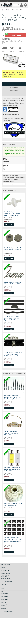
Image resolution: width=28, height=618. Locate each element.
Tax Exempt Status (5, 572)
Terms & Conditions (5, 578)
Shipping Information (5, 570)
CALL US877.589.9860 (21, 50)
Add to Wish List (7, 43)
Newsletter (3, 607)
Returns (2, 585)
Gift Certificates (4, 593)
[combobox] (14, 184)
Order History (4, 604)
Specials (3, 594)
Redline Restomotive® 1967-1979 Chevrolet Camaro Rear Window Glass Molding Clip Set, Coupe (13, 540)
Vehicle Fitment (14, 87)
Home (3, 9)
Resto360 (3, 567)
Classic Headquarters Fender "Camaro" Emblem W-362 (13, 283)
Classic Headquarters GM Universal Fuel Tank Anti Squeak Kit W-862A (11, 318)
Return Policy (4, 568)
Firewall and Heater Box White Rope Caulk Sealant (13, 504)
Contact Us (18, 1)
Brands (2, 591)
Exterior (7, 9)
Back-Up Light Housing (7, 10)
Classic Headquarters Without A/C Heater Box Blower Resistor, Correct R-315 (13, 354)
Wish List (3, 605)
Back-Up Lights (19, 9)
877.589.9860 (11, 1)
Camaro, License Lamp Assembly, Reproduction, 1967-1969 (11, 433)
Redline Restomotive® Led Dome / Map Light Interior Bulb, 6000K (12, 469)
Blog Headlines (4, 596)
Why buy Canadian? (5, 573)
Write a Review (19, 41)
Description (13, 84)
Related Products (14, 94)
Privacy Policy (4, 576)
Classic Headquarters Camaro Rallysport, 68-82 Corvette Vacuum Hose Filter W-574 (13, 213)
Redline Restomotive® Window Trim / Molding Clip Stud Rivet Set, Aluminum (12, 397)
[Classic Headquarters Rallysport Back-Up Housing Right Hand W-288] (14, 60)
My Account (3, 602)
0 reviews (11, 41)
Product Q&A (14, 90)
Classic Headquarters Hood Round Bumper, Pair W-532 (12, 248)
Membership (4, 608)
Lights (12, 9)
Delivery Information (5, 575)
